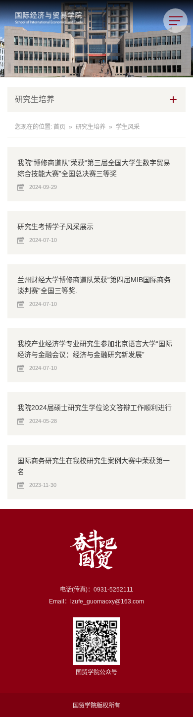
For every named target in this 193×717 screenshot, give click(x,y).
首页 (59, 126)
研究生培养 (90, 126)
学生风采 (128, 126)
